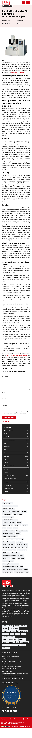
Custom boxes (18, 514)
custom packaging (8, 517)
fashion (25, 525)
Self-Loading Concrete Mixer (19, 547)
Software (20, 555)
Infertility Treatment (8, 533)
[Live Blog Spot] (7, 3)
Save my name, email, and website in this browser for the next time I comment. (15, 413)
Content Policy (25, 719)
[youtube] (14, 711)
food (4, 528)
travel (13, 558)
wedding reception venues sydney (13, 566)
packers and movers (8, 544)
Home (15, 528)
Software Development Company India (12, 676)
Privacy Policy (3, 719)
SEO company (11, 550)
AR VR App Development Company (11, 666)
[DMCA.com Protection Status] (5, 726)
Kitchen (18, 533)
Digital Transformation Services (10, 656)
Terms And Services (13, 719)
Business (24, 511)
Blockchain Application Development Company (15, 673)
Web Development (8, 561)
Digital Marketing (7, 525)
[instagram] (11, 711)
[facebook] (3, 711)
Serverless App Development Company (12, 678)
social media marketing (9, 555)
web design (21, 558)
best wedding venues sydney (11, 511)
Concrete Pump (7, 514)
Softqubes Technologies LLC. (9, 723)
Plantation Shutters (21, 544)
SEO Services (6, 553)
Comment (5, 376)
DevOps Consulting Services (9, 668)
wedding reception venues (10, 564)
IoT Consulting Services (8, 664)
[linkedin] (16, 711)
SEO (4, 550)
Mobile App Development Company (13, 539)
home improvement (8, 531)
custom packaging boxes (10, 520)
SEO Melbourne (21, 550)
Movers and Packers (8, 542)
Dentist (19, 522)
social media (15, 553)
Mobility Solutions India (8, 659)
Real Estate (6, 547)
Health (10, 528)
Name (4, 392)
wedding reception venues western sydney (15, 569)
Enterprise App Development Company (12, 661)
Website (4, 405)
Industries (21, 20)
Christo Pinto (6, 20)
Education (17, 525)
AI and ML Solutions (7, 671)
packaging (19, 542)
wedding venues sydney (21, 572)
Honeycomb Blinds (21, 531)
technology (6, 558)
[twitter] (6, 711)
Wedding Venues (7, 572)
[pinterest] (8, 711)
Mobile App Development (10, 536)
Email (4, 399)
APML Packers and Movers (10, 506)
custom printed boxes (9, 522)
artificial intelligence (8, 509)
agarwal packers (7, 503)
